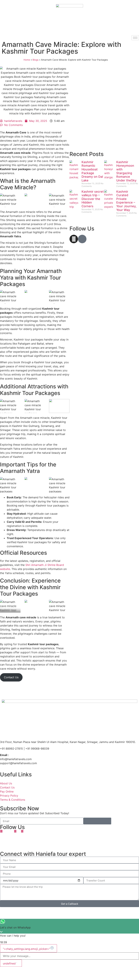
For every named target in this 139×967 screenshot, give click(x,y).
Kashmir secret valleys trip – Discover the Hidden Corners (93, 199)
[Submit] (97, 821)
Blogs (35, 59)
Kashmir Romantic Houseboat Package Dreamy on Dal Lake (92, 171)
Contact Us (11, 677)
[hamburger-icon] (135, 37)
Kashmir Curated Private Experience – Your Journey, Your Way (126, 201)
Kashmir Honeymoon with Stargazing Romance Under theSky (126, 171)
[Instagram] (74, 239)
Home (27, 59)
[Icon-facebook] (82, 239)
